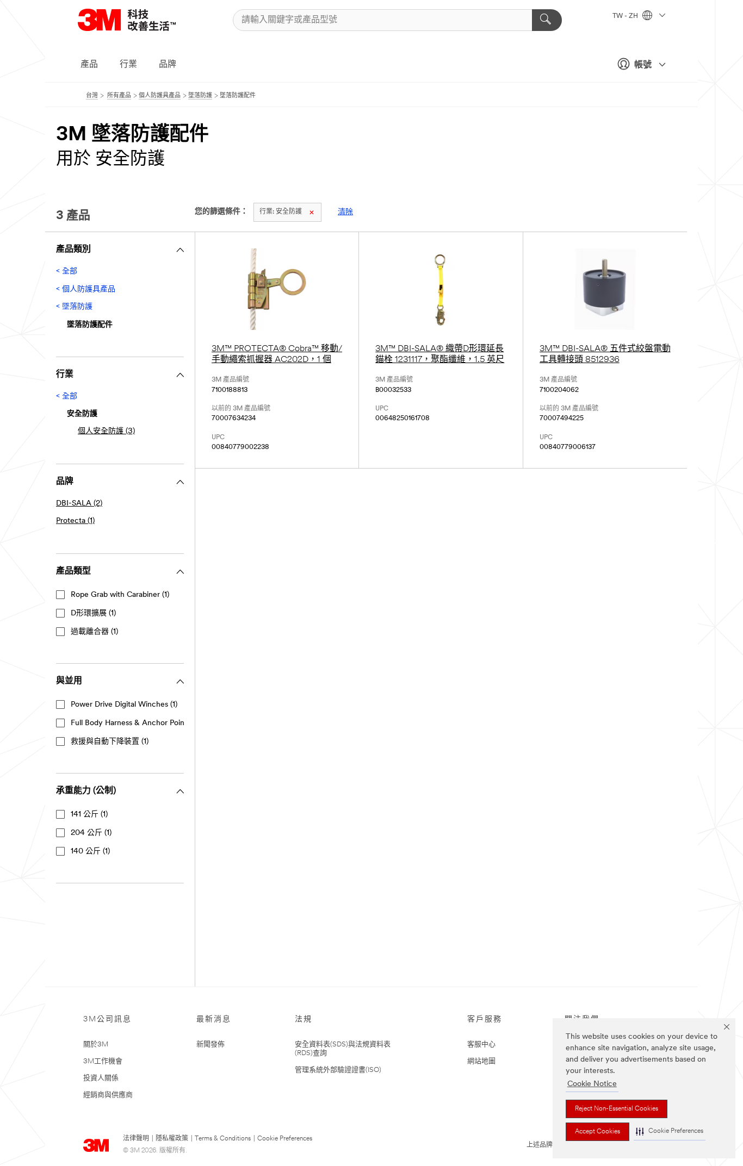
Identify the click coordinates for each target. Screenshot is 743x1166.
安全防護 (280, 212)
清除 (345, 212)
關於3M (95, 1044)
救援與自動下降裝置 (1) (109, 742)
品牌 (167, 64)
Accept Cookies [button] (597, 1131)
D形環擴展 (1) (93, 613)
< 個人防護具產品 (85, 289)
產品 (89, 64)
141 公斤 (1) (89, 814)
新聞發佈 (210, 1044)
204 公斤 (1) (91, 833)
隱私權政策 (172, 1139)
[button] (669, 1131)
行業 (128, 64)
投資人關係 (101, 1078)
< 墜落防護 (74, 307)
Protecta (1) (75, 521)
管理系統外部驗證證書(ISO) (338, 1070)
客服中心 (481, 1044)
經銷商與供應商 (108, 1095)
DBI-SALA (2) (79, 504)
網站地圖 (481, 1061)
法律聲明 (136, 1139)
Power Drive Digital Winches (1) (124, 705)
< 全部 (66, 271)
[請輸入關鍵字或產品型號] (547, 20)
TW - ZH (626, 16)
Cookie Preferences (284, 1139)
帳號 (643, 65)
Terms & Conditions (223, 1139)
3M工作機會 (102, 1061)
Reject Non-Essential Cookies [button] (616, 1109)
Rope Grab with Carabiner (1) (120, 595)
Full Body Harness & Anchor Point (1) (133, 723)
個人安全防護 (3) (106, 431)
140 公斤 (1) (90, 851)
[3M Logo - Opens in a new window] (140, 20)
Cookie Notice (592, 1084)
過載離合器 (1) (94, 632)
